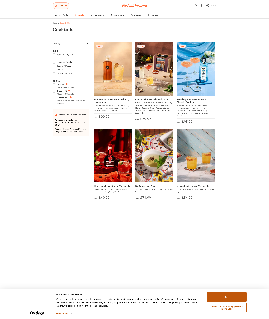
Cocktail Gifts (61, 14)
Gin (58, 58)
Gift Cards (136, 14)
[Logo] (134, 5)
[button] (196, 5)
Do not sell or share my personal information (227, 307)
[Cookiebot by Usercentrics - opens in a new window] (37, 313)
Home (55, 23)
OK (226, 297)
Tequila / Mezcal (64, 66)
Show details (62, 313)
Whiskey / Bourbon (65, 73)
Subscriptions (117, 14)
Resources (153, 14)
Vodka (60, 69)
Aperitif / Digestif (65, 54)
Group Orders (97, 14)
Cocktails (79, 14)
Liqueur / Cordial (64, 62)
